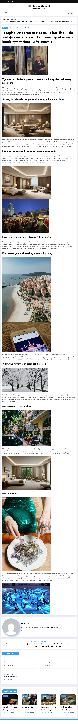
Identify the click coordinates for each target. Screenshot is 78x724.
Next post (43, 641)
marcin (13, 27)
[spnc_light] (71, 13)
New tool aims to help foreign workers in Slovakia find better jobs (29, 708)
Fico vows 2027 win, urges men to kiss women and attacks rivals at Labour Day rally (9, 708)
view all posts (25, 631)
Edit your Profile (49, 627)
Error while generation (10, 662)
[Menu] (6, 13)
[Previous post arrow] (2, 644)
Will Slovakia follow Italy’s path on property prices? (48, 708)
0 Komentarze (33, 27)
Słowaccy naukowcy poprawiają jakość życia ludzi (21, 645)
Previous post (33, 641)
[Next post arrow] (75, 644)
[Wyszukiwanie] (68, 13)
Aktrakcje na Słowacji (38, 6)
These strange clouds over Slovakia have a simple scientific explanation (67, 706)
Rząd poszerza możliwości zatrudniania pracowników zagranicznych (54, 645)
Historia (5, 27)
